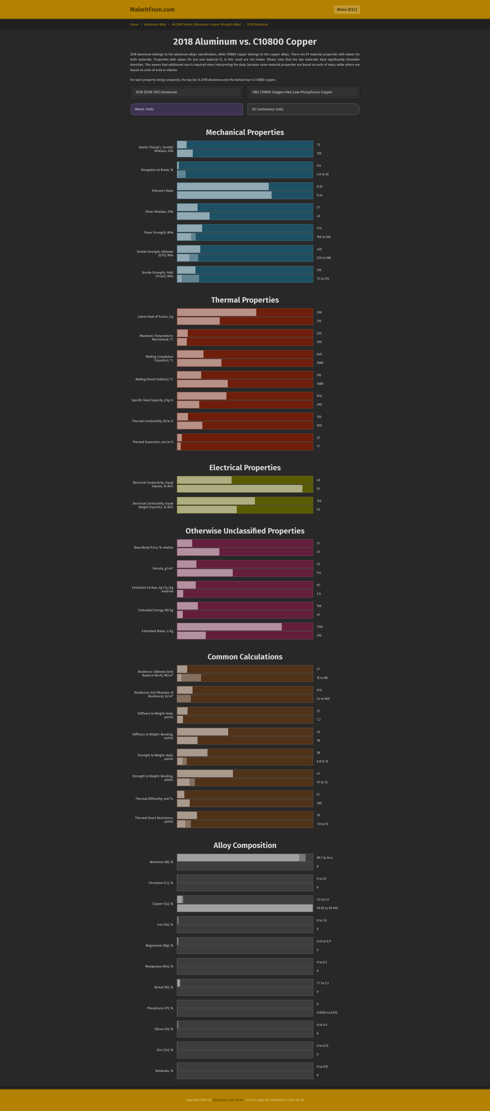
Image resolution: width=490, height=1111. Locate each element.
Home (134, 24)
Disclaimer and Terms (228, 1100)
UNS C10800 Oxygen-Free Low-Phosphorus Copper (292, 92)
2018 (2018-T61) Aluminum (156, 92)
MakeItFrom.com (152, 9)
